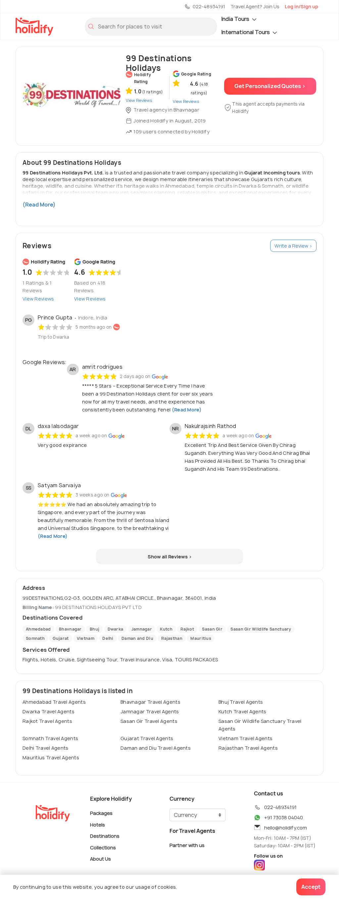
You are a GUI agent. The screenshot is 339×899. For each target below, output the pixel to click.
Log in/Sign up (301, 6)
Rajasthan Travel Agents (248, 748)
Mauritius (200, 638)
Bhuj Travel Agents (240, 702)
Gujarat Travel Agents (147, 738)
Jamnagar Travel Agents (150, 711)
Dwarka (115, 629)
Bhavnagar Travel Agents (150, 702)
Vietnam (85, 638)
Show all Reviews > (170, 556)
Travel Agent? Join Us (254, 6)
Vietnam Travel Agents (245, 738)
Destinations (105, 836)
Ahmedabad (38, 629)
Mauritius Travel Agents (51, 757)
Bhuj (94, 629)
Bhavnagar (70, 629)
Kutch (166, 629)
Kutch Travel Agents (242, 711)
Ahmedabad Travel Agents (54, 702)
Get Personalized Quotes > (270, 86)
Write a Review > (293, 246)
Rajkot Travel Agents (47, 721)
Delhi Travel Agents (46, 748)
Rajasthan (171, 638)
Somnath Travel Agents (50, 738)
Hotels (97, 824)
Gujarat (61, 638)
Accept (310, 886)
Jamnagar (141, 629)
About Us (100, 859)
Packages (101, 813)
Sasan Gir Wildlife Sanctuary (260, 629)
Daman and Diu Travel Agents (156, 748)
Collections (103, 847)
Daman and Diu (137, 638)
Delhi (108, 638)
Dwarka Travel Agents (48, 711)
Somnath (35, 638)
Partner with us (187, 845)
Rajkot (187, 629)
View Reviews (38, 299)
